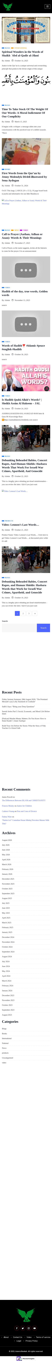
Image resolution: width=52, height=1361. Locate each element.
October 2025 (7, 889)
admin (7, 61)
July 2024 (5, 961)
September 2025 (8, 893)
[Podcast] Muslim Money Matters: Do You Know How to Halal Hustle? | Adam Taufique (24, 720)
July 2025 (5, 903)
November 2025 (8, 884)
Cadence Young (8, 811)
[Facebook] (16, 1328)
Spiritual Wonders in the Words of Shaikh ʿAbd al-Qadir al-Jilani (22, 53)
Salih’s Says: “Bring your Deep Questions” (18, 707)
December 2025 (8, 879)
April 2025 (6, 918)
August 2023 (7, 1015)
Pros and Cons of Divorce (27, 811)
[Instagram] (28, 1328)
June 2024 (6, 966)
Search (5, 621)
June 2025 (6, 908)
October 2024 (7, 947)
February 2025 (7, 927)
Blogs (4, 1029)
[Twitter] (22, 1328)
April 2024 (6, 976)
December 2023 (8, 995)
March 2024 (6, 981)
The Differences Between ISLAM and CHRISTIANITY (24, 800)
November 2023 (8, 1000)
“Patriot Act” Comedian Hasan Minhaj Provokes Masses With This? (25, 822)
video (4, 1063)
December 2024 (8, 937)
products (5, 1053)
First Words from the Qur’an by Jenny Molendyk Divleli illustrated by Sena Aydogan (24, 177)
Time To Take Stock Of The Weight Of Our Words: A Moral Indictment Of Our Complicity (25, 113)
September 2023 (8, 1010)
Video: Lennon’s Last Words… (20, 524)
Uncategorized (7, 1058)
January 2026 (7, 874)
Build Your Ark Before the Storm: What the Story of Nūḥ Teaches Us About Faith (24, 727)
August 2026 (7, 840)
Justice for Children (24, 806)
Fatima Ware (7, 817)
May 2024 (6, 971)
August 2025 (7, 898)
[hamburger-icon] (47, 6)
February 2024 (7, 986)
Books (4, 1034)
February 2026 (7, 869)
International (6, 1038)
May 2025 (6, 913)
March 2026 (6, 864)
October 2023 (7, 1005)
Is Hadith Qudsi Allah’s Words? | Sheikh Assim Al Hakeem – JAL (22, 401)
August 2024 (7, 957)
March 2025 (6, 923)
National (5, 1043)
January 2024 (7, 991)
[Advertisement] (26, 661)
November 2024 (8, 942)
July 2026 (5, 845)
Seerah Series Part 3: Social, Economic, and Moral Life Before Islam (26, 712)
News (4, 1048)
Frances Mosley (8, 806)
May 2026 (6, 855)
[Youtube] (34, 1328)
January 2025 (7, 932)
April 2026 (6, 860)
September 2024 (8, 952)
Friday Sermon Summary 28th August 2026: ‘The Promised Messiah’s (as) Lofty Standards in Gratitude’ (25, 700)
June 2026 (6, 850)
